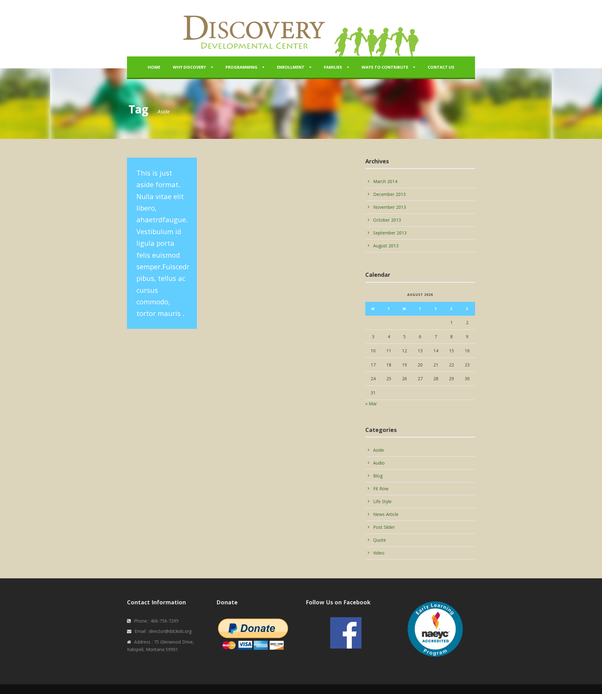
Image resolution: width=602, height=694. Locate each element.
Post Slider (384, 527)
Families (333, 67)
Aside (378, 450)
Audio (379, 463)
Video (378, 553)
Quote (379, 540)
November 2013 (389, 207)
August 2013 (386, 246)
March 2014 (385, 181)
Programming (241, 67)
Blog (378, 476)
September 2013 (390, 233)
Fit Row (380, 489)
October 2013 (387, 220)
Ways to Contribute (385, 67)
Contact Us (441, 67)
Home (154, 67)
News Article (386, 514)
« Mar (371, 404)
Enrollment (290, 67)
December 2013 (389, 194)
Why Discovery (189, 67)
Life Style (382, 501)
